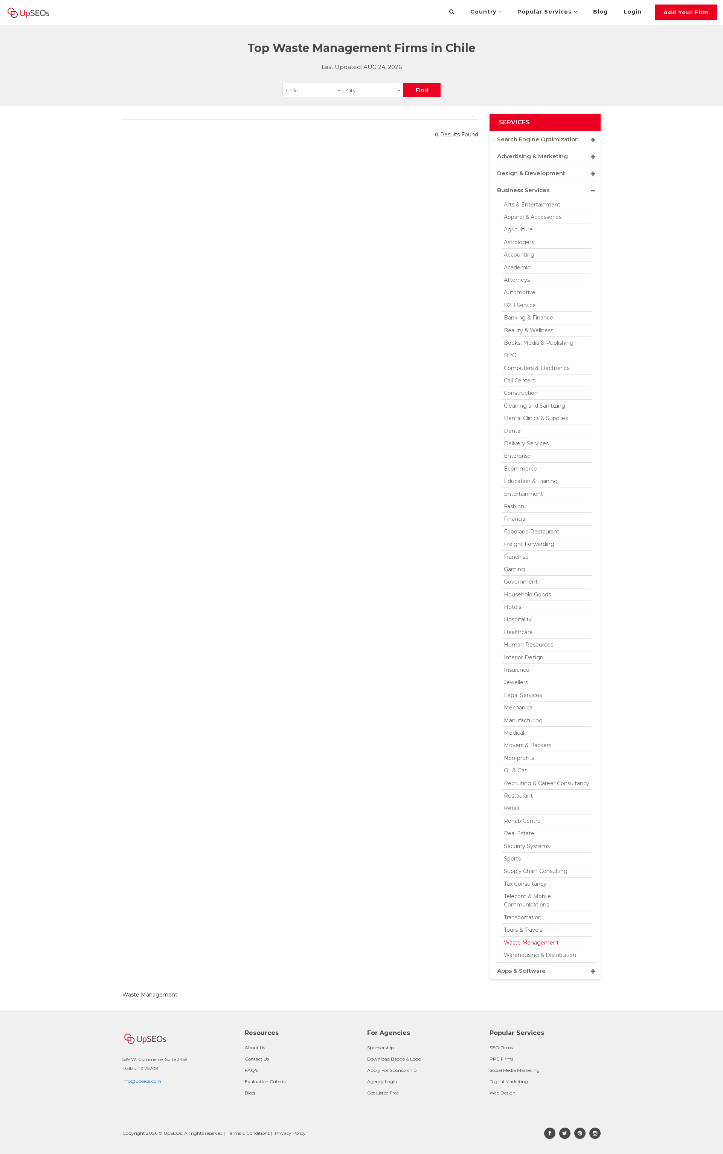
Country (484, 11)
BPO (510, 355)
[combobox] (312, 91)
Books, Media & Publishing (539, 342)
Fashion (514, 506)
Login (633, 11)
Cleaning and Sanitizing (534, 405)
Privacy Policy (290, 1133)
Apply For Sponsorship (391, 1070)
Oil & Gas (515, 770)
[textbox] (373, 90)
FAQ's (251, 1070)
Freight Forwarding (529, 544)
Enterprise (517, 455)
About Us (255, 1047)
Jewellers (516, 682)
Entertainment (523, 494)
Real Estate (519, 833)
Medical (514, 732)
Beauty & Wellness (528, 330)
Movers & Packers (527, 745)
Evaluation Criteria (265, 1081)
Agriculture (518, 229)
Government (521, 581)
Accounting (519, 254)
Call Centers (519, 380)
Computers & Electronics (536, 368)
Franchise (516, 556)
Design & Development (531, 173)
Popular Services (545, 11)
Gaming (514, 569)
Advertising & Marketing (532, 156)
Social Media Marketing (515, 1070)
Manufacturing (523, 720)
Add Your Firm (686, 12)
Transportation (522, 917)
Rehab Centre (522, 821)
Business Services (523, 190)
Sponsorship (380, 1047)
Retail (511, 808)
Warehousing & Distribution (540, 955)
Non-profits (519, 758)
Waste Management (531, 942)
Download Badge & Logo (394, 1059)
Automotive (519, 292)
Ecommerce (520, 468)
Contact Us (257, 1059)
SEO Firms (501, 1047)
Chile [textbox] (292, 90)
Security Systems (527, 846)
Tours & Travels (523, 929)
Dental (513, 431)
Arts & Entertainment (532, 204)
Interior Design (523, 657)
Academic (517, 267)
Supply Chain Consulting (535, 871)
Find (422, 90)
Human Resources (528, 644)
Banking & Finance (528, 317)
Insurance (516, 669)
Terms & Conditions (249, 1133)
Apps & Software (521, 970)
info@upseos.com (141, 1081)
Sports (512, 858)
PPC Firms (501, 1059)
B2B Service (520, 305)
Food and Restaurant (531, 531)
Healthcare (518, 632)
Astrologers (519, 242)
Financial (515, 518)
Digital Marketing (509, 1081)
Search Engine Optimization (538, 139)
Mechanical (519, 707)
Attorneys (517, 280)
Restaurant (518, 795)
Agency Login (382, 1081)
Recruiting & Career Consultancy (546, 783)
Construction (521, 393)
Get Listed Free (383, 1093)
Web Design (503, 1093)
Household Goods (527, 594)
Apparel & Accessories (532, 217)
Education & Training (531, 481)
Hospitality (518, 619)
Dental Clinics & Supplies (536, 418)
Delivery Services (526, 443)
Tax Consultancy (525, 883)
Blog (600, 11)
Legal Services (523, 695)
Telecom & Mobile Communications (527, 900)
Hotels (512, 607)
